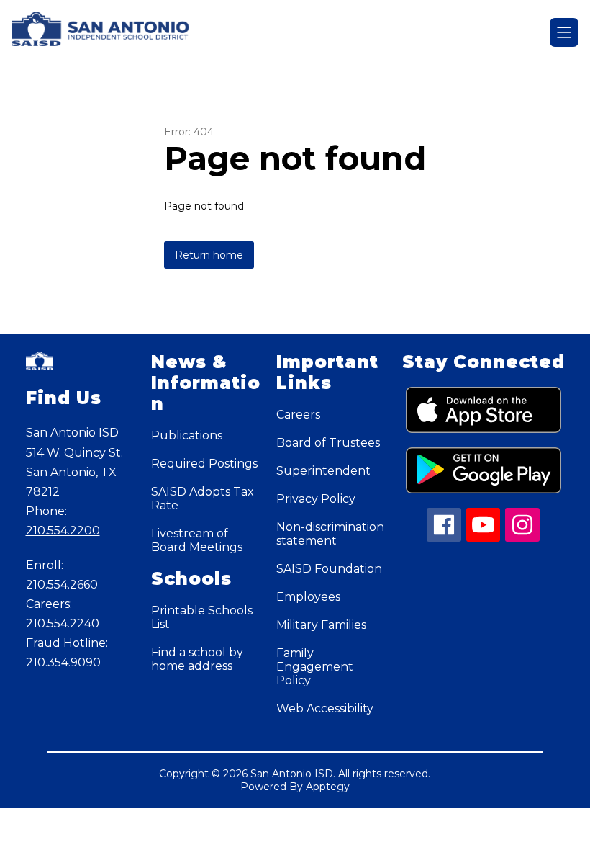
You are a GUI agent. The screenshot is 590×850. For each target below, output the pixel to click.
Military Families (321, 625)
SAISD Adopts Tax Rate (202, 498)
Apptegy (328, 786)
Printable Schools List (202, 617)
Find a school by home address (197, 659)
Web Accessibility (324, 708)
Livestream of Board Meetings (196, 540)
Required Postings (204, 463)
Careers (298, 414)
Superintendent (323, 471)
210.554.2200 (63, 530)
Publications (186, 435)
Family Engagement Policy (314, 666)
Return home (209, 255)
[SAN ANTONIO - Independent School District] (110, 32)
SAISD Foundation (329, 569)
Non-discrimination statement (330, 533)
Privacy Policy (315, 499)
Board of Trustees (328, 442)
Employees (308, 597)
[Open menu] (564, 32)
